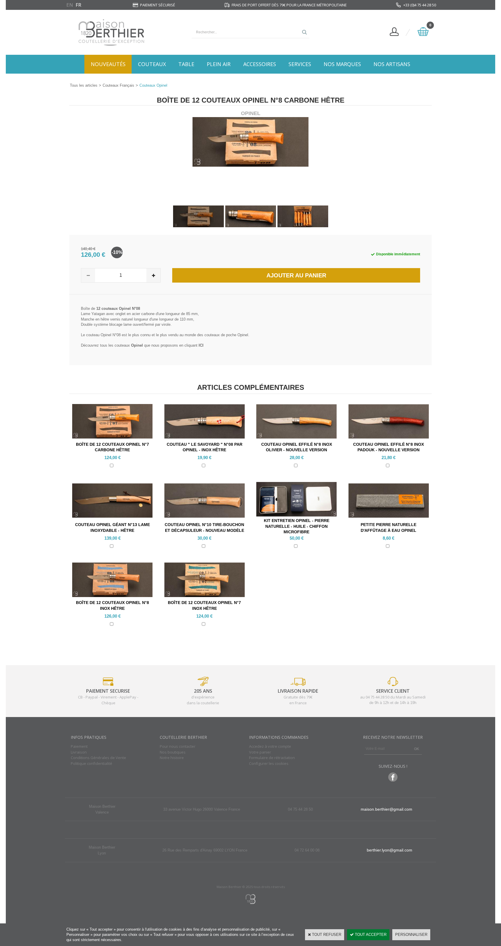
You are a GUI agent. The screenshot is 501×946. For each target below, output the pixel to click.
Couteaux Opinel (153, 85)
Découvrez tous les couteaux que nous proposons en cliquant (142, 345)
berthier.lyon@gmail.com (389, 850)
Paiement (79, 746)
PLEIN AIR (218, 64)
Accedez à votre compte (270, 746)
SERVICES (299, 64)
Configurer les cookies (268, 763)
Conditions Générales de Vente (98, 757)
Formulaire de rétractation (272, 757)
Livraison (79, 752)
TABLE (186, 64)
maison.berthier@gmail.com (386, 809)
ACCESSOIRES (259, 64)
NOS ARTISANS (391, 64)
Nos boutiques (173, 752)
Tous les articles (83, 85)
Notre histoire (172, 757)
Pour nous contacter (177, 746)
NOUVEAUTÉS (108, 64)
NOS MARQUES (342, 64)
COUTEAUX (152, 64)
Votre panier (260, 752)
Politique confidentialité (91, 763)
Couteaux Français (118, 85)
